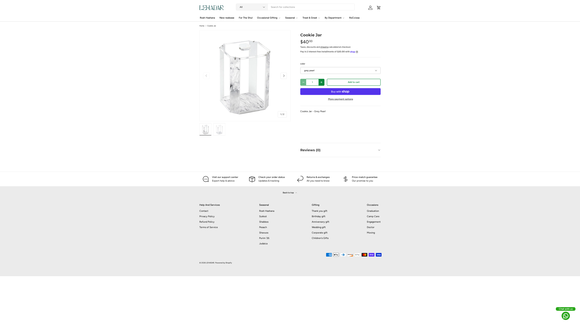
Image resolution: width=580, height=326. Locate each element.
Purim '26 (264, 238)
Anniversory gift (320, 221)
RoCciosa (354, 17)
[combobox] (295, 7)
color (302, 63)
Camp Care (373, 216)
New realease (226, 17)
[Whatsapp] (565, 316)
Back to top (288, 192)
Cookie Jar (211, 26)
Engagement (374, 221)
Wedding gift (319, 227)
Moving (371, 232)
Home (201, 26)
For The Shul (246, 17)
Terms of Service (208, 227)
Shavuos (263, 232)
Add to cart (354, 82)
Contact (203, 210)
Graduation (373, 210)
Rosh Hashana (207, 17)
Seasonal (290, 17)
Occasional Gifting (267, 17)
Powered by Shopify (223, 263)
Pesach (263, 227)
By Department (333, 17)
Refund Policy (206, 221)
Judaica (263, 243)
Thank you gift (319, 210)
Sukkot (263, 216)
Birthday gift (318, 216)
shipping (324, 47)
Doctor (370, 227)
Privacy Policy (207, 216)
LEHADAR (210, 263)
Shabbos (263, 221)
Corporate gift (319, 232)
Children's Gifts (320, 238)
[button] (378, 7)
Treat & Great (310, 17)
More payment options (340, 99)
